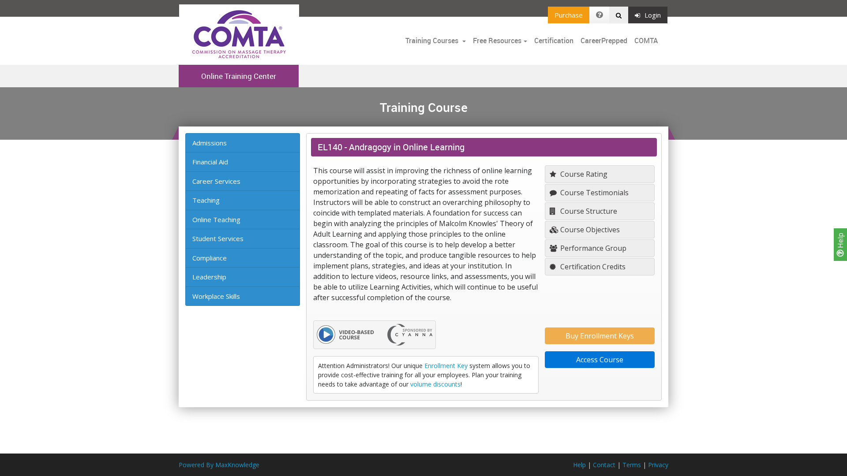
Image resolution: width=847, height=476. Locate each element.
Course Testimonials (593, 192)
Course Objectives (589, 229)
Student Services (218, 238)
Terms (631, 465)
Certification (553, 40)
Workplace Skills (216, 296)
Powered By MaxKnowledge (219, 465)
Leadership (209, 276)
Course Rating (582, 174)
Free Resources (497, 40)
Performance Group (592, 248)
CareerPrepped (604, 40)
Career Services (216, 181)
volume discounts (435, 384)
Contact (604, 465)
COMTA (646, 40)
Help (840, 241)
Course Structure (587, 211)
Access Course (599, 359)
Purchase (569, 15)
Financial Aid (210, 161)
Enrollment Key (446, 365)
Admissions (209, 142)
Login (653, 15)
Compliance (209, 257)
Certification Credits (592, 266)
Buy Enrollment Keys (600, 336)
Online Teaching (216, 219)
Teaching (206, 200)
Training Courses (432, 40)
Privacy (658, 465)
